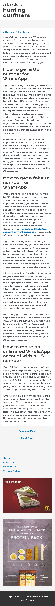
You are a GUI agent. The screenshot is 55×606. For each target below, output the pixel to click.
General (10, 32)
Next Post (27, 438)
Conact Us (9, 467)
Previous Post (27, 431)
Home (7, 458)
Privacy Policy (11, 471)
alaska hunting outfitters (16, 10)
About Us (9, 462)
